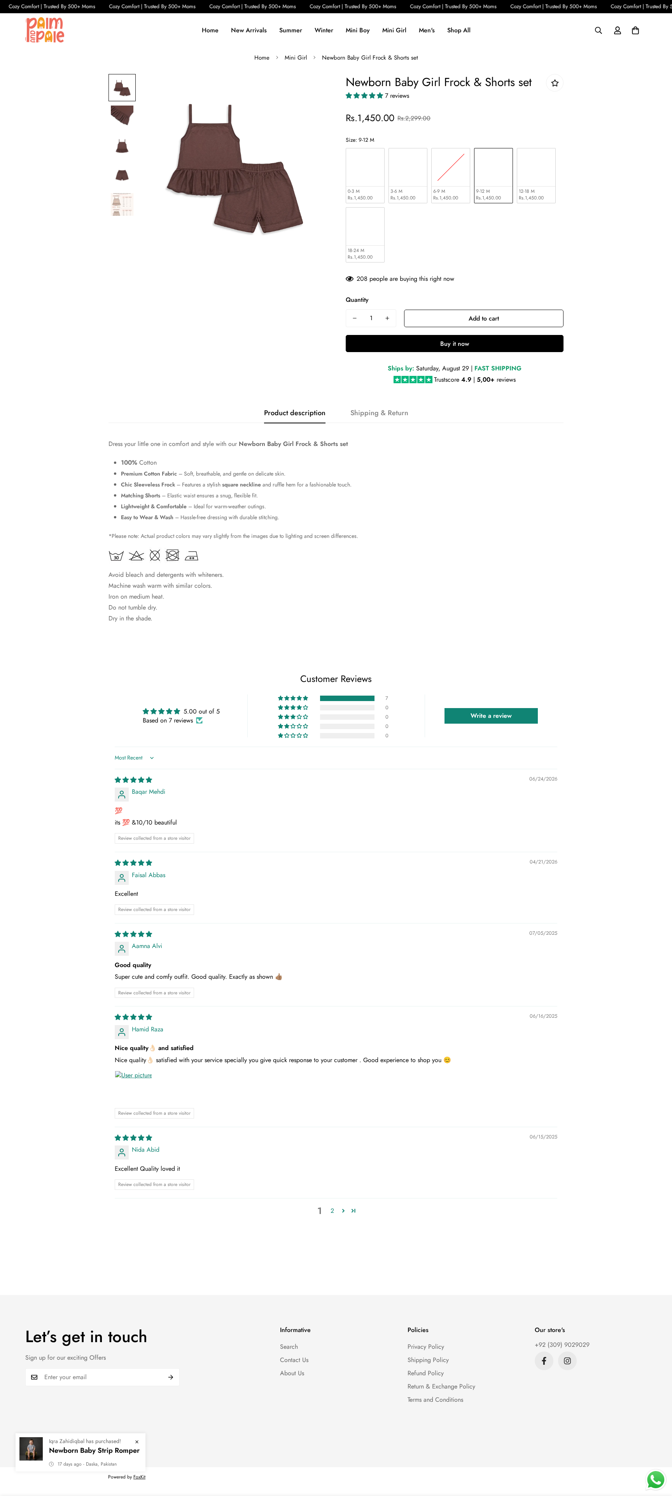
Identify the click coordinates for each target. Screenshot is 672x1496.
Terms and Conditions (435, 1399)
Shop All (459, 29)
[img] (133, 779)
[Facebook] (544, 1361)
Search (289, 1346)
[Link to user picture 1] (133, 1089)
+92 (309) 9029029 (562, 1344)
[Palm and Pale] (44, 30)
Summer (290, 29)
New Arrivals (249, 29)
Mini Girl (394, 29)
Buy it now (454, 343)
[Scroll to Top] (657, 1454)
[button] (635, 30)
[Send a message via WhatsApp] (656, 1480)
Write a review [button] (491, 715)
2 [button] (332, 1210)
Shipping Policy (428, 1359)
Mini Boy (358, 29)
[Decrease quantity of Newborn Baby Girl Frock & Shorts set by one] (354, 318)
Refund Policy (426, 1373)
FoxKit (139, 1476)
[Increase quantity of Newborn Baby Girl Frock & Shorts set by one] (387, 318)
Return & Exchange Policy (441, 1386)
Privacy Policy (426, 1346)
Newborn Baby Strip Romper (94, 1450)
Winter (324, 29)
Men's (427, 29)
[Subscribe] (171, 1377)
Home (210, 29)
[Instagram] (567, 1361)
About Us (292, 1373)
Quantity (357, 299)
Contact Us (294, 1359)
